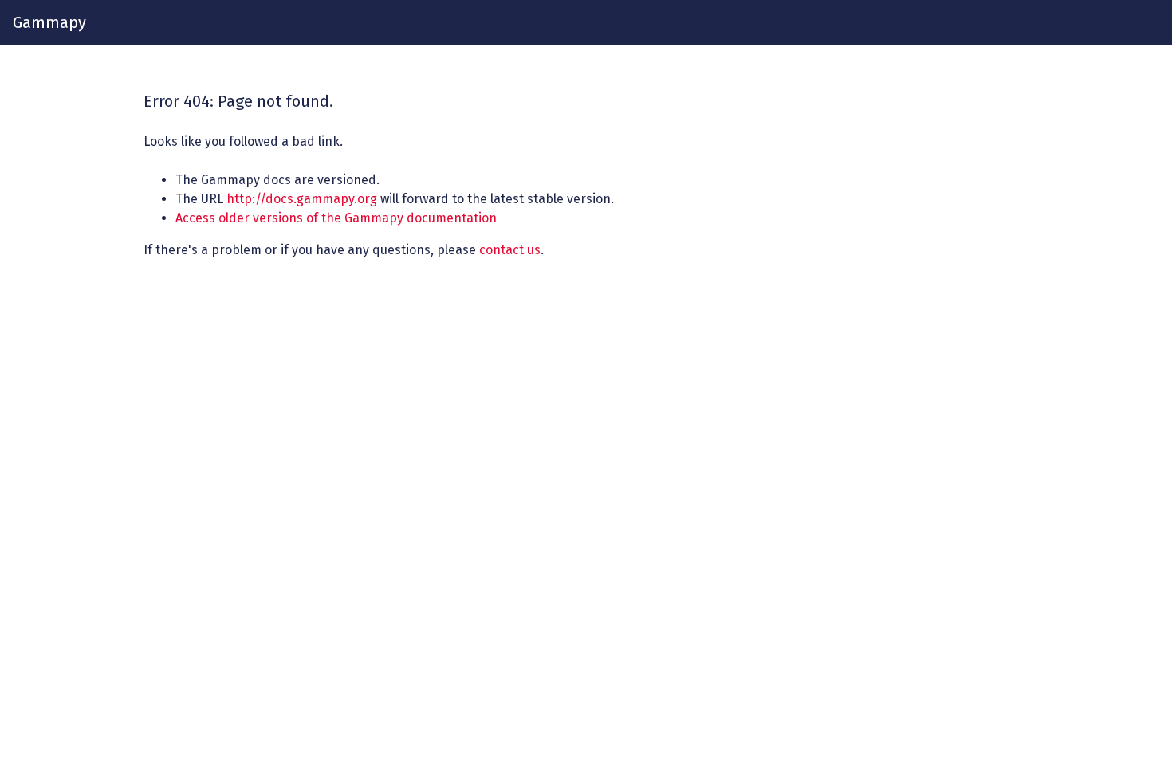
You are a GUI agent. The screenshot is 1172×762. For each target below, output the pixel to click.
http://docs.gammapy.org (301, 198)
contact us (510, 249)
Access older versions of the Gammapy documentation (336, 218)
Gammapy (49, 22)
